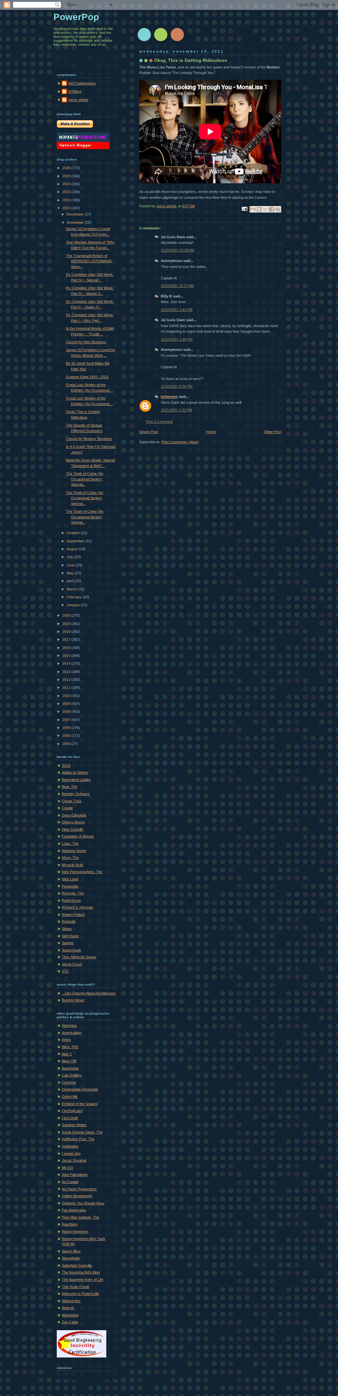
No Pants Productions (79, 1189)
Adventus (69, 1025)
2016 (66, 648)
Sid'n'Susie (70, 936)
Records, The (73, 893)
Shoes (67, 929)
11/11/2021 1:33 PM (176, 410)
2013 (66, 672)
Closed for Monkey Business (89, 439)
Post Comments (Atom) (180, 442)
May (71, 573)
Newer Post (148, 432)
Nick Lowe (70, 879)
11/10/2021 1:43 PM (176, 310)
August (73, 549)
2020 (66, 615)
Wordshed (70, 1315)
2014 (66, 663)
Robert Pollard (73, 915)
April (71, 581)
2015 (66, 656)
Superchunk (71, 950)
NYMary (75, 91)
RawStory (70, 1224)
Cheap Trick (72, 801)
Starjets (68, 943)
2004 (66, 744)
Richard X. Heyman (77, 907)
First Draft (70, 1118)
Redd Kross (71, 900)
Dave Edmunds (74, 815)
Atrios (66, 1040)
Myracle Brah (72, 865)
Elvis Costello (72, 829)
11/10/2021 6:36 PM (176, 386)
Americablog (72, 1033)
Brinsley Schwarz (76, 794)
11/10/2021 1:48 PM (176, 339)
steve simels (78, 100)
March (72, 589)
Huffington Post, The (78, 1139)
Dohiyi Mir (70, 1097)
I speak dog (71, 1153)
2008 (66, 711)
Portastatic (70, 886)
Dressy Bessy (73, 822)
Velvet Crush (72, 964)
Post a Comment (159, 422)
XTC (65, 971)
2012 (66, 680)
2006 (66, 728)
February (75, 597)
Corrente (69, 1082)
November (75, 222)
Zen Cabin (70, 1322)
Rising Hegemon (75, 1231)
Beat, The (69, 786)
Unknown (169, 397)
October (74, 533)
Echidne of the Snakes (80, 1104)
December (75, 214)
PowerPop (76, 17)
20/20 (66, 765)
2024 (66, 184)
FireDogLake (72, 1111)
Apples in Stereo (75, 772)
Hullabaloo (70, 1146)
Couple (67, 808)
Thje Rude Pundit (75, 1287)
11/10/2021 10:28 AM (177, 250)
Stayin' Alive (71, 1251)
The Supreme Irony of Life (82, 1279)
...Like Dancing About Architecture (89, 993)
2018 (66, 631)
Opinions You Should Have (83, 1203)
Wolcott (68, 1308)
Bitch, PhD (70, 1047)
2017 (66, 639)
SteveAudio (71, 1258)
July (70, 557)
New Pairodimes (75, 1174)
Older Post (272, 432)
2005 (66, 735)
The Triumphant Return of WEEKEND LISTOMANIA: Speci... (89, 261)
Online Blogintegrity (77, 1196)
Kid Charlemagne (82, 83)
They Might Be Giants (79, 957)
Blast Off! (69, 1061)
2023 (66, 192)
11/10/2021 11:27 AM (177, 286)
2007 (66, 720)
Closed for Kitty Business (86, 342)
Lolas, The (70, 843)
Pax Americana (74, 1210)
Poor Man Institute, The (80, 1217)
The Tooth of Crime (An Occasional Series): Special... (84, 479)
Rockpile (69, 921)
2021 (66, 208)
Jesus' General (74, 1160)
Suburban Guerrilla (77, 1265)
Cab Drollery (72, 1075)
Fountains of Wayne (78, 836)
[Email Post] (244, 208)
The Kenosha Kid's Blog (81, 1272)
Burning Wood (73, 1000)
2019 (66, 624)
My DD (67, 1168)
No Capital (70, 1182)
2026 (66, 168)
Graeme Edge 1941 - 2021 (87, 377)
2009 (66, 704)
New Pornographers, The (82, 872)
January (74, 605)
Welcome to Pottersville (80, 1294)
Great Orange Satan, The (82, 1132)
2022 (66, 200)
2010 (66, 696)
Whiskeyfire (71, 1301)
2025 (66, 176)
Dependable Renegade (80, 1089)
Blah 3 (67, 1054)
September (76, 541)
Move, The (70, 858)
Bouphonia (70, 1068)
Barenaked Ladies (76, 780)
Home (211, 432)
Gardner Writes (74, 1125)
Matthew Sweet (74, 851)
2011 (66, 687)
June (71, 565)
